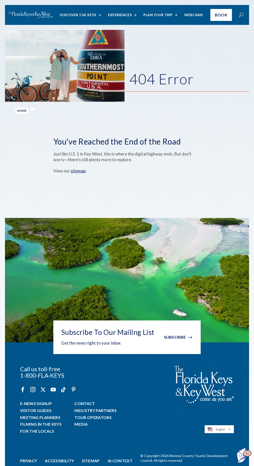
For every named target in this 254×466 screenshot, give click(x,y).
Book (221, 14)
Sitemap (90, 461)
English (220, 429)
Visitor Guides (36, 410)
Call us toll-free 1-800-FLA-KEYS (42, 372)
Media (81, 424)
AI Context (120, 461)
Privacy (28, 461)
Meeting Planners (40, 417)
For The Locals (37, 431)
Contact (84, 403)
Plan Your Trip (158, 15)
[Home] (30, 15)
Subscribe (175, 337)
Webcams (193, 15)
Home (22, 110)
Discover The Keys (78, 15)
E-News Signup (36, 403)
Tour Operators (92, 417)
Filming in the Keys (41, 424)
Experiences (120, 15)
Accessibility (59, 461)
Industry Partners (95, 410)
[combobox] (219, 429)
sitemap (78, 170)
